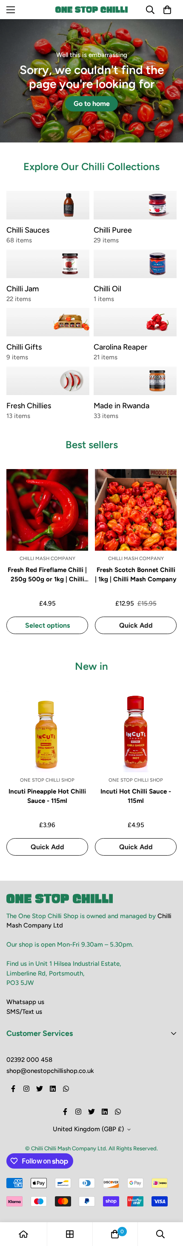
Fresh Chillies (28, 405)
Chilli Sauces (27, 230)
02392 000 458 (29, 1060)
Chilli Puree (113, 230)
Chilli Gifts (24, 347)
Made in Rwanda (121, 405)
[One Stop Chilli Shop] (91, 10)
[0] (115, 1234)
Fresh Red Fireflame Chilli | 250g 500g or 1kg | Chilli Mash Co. (47, 575)
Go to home (92, 104)
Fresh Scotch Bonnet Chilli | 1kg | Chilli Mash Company (136, 574)
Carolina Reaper (120, 347)
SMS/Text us (24, 1012)
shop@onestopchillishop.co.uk (50, 1071)
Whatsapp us (25, 1002)
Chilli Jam (22, 288)
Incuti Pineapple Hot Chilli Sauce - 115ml (47, 796)
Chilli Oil (107, 288)
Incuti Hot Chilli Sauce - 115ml (135, 796)
